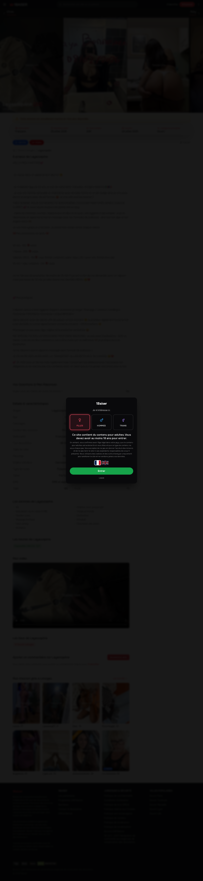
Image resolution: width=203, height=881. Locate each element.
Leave (101, 478)
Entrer (101, 471)
